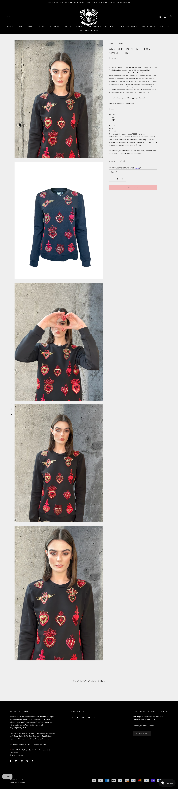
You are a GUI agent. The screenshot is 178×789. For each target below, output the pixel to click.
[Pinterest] (124, 161)
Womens (55, 26)
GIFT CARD (165, 26)
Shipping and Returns (102, 26)
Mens (42, 26)
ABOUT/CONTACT (89, 31)
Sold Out (133, 187)
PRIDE (68, 26)
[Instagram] (22, 760)
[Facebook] (118, 161)
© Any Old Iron (17, 779)
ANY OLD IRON (117, 43)
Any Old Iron (26, 26)
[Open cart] (171, 16)
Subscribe (141, 733)
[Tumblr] (33, 760)
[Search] (165, 17)
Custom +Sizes (128, 26)
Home (10, 26)
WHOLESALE (148, 26)
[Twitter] (121, 161)
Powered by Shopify (17, 782)
